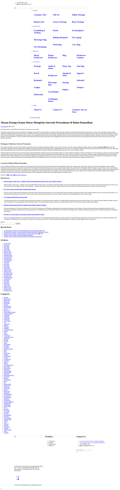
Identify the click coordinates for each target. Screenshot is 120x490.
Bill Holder (7, 303)
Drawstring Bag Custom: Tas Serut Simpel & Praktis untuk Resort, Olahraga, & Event (26, 232)
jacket (5, 343)
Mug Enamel (7, 368)
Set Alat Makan (8, 394)
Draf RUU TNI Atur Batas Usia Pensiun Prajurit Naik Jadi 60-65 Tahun (24, 214)
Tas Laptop (7, 410)
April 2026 (7, 249)
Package (35, 10)
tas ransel (6, 413)
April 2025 (7, 267)
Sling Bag (6, 399)
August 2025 (7, 261)
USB (5, 431)
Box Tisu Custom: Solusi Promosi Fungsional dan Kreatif (20, 189)
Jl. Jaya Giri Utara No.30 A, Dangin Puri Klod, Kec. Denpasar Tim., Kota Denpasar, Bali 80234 (92, 442)
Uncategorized (4, 126)
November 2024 (8, 274)
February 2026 (8, 252)
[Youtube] (18, 479)
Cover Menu (7, 321)
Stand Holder (7, 406)
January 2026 (7, 254)
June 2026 (6, 246)
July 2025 (6, 262)
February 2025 (8, 270)
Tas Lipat (6, 412)
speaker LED (7, 403)
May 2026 (6, 248)
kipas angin (7, 353)
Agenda (6, 297)
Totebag (6, 425)
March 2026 (7, 251)
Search (2, 222)
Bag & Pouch (36, 26)
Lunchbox (6, 360)
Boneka (6, 304)
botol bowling (7, 306)
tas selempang (7, 415)
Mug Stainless (7, 372)
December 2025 (8, 255)
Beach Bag (7, 300)
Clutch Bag (7, 318)
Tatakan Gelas (7, 419)
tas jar (5, 407)
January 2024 (7, 289)
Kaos (5, 350)
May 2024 (6, 283)
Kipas (5, 352)
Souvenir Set (7, 400)
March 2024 (7, 286)
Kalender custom (8, 349)
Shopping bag (7, 397)
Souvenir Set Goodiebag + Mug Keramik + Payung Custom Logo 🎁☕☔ (23, 233)
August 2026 (7, 243)
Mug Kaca (6, 369)
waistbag (6, 432)
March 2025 (7, 268)
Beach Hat (6, 302)
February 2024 (8, 287)
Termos (6, 421)
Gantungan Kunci (8, 329)
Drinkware (36, 51)
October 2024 (7, 276)
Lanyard (6, 357)
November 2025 (8, 256)
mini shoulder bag (8, 365)
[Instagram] (18, 477)
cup (5, 322)
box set (6, 309)
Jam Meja (6, 346)
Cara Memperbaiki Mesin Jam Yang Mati (15, 197)
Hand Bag (6, 338)
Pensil (5, 381)
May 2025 (6, 265)
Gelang (6, 331)
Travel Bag (7, 427)
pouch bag (6, 387)
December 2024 (8, 273)
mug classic (7, 366)
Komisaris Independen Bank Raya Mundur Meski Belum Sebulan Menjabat (25, 205)
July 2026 (6, 245)
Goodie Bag (7, 335)
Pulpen (6, 390)
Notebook (6, 374)
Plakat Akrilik (7, 384)
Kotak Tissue (7, 356)
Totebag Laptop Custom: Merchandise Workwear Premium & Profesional (23, 236)
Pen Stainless (7, 379)
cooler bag (6, 319)
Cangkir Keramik (8, 313)
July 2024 (6, 280)
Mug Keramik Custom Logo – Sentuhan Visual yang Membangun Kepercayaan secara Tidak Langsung (32, 181)
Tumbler (6, 428)
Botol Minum (7, 307)
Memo (5, 362)
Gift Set (6, 334)
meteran (6, 363)
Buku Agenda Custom (9, 312)
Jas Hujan (6, 347)
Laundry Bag (7, 359)
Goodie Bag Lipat (8, 337)
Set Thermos (7, 396)
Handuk (6, 340)
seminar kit (7, 393)
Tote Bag (6, 424)
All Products (36, 62)
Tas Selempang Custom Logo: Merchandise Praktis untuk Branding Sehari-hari (24, 230)
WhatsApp (24, 175)
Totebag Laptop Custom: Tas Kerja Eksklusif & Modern (18, 235)
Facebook (11, 175)
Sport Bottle (7, 404)
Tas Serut (6, 416)
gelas (5, 332)
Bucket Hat (7, 310)
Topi (5, 422)
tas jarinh (6, 409)
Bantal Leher (7, 299)
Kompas (6, 354)
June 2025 (6, 264)
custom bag (7, 324)
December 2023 (8, 290)
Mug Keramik (7, 371)
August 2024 (7, 279)
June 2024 (6, 281)
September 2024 (8, 277)
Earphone (6, 327)
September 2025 (8, 259)
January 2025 (7, 271)
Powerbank (7, 388)
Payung (6, 378)
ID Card (6, 341)
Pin (5, 382)
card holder (7, 315)
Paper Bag (6, 377)
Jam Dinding (7, 344)
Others (34, 105)
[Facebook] (18, 476)
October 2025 (7, 258)
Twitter (17, 175)
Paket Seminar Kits (9, 375)
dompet (6, 325)
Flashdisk (6, 328)
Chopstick (6, 316)
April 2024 (7, 284)
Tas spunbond (7, 418)
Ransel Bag (7, 391)
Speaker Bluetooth (8, 402)
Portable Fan (7, 385)
